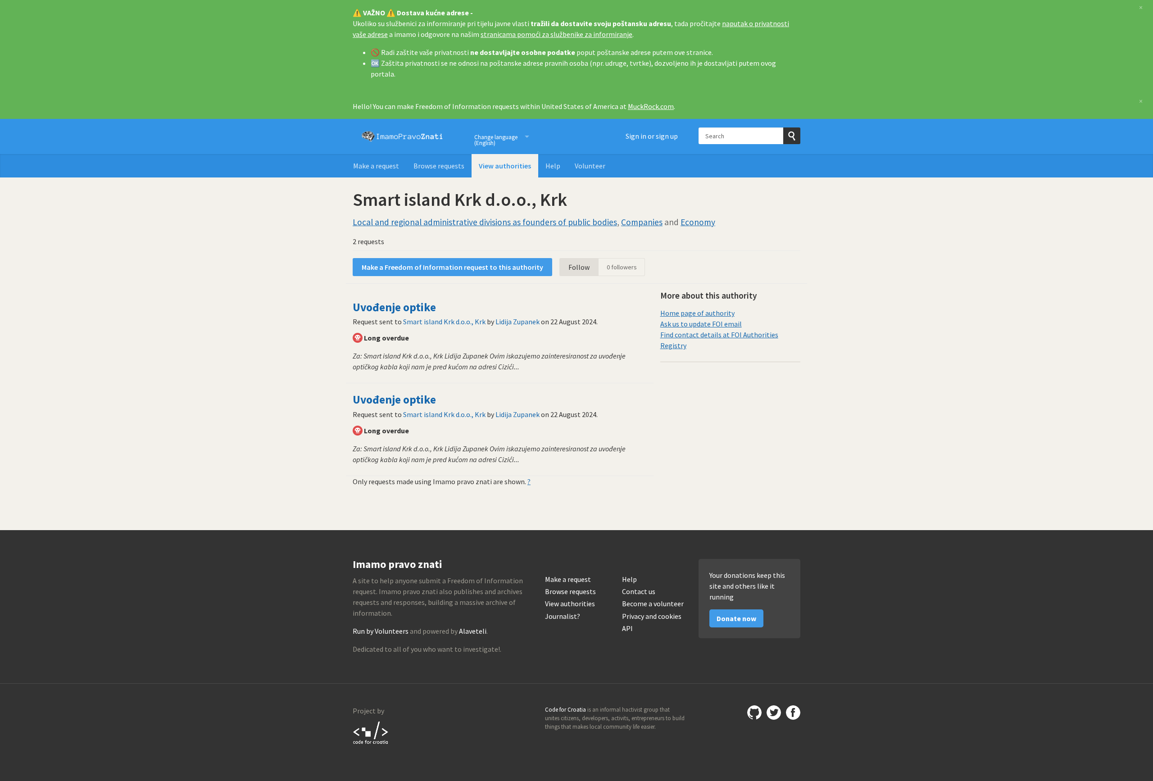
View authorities (505, 165)
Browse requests (438, 165)
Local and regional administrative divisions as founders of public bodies (485, 222)
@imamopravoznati (774, 712)
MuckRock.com (651, 106)
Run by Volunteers (381, 631)
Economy (698, 222)
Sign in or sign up (652, 136)
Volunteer (590, 165)
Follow (579, 267)
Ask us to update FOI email (701, 323)
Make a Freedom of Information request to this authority (452, 267)
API (627, 628)
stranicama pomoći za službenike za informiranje (556, 34)
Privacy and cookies (651, 616)
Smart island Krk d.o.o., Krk (444, 321)
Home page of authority (697, 313)
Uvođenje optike (394, 307)
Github (754, 712)
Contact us (638, 591)
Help (552, 165)
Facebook (793, 712)
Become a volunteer (653, 603)
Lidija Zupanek (517, 321)
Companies (642, 222)
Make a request (376, 165)
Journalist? (562, 616)
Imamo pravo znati (402, 136)
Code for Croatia (371, 732)
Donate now (736, 618)
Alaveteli (472, 631)
